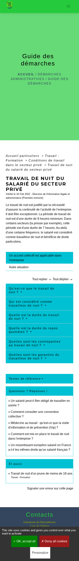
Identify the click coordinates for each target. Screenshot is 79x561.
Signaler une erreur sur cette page (50, 488)
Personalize (40, 552)
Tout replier (42, 279)
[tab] (39, 258)
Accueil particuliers (23, 155)
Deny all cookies (55, 541)
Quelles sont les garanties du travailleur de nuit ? (34, 356)
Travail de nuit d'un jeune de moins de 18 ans (41, 473)
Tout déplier (63, 279)
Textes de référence (25, 378)
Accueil (26, 74)
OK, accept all (25, 541)
